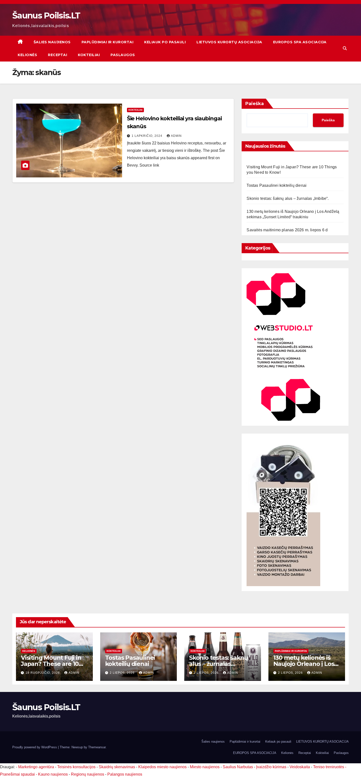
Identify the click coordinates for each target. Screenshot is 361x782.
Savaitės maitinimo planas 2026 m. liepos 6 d (287, 230)
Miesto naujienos (205, 767)
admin (176, 136)
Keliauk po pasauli (165, 42)
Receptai (57, 55)
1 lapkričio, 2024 (147, 136)
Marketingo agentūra (36, 767)
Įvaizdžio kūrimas (271, 767)
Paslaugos (123, 55)
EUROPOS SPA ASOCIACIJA (300, 42)
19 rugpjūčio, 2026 (43, 672)
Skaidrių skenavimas (117, 767)
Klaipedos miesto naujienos (162, 767)
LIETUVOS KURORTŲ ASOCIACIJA (229, 42)
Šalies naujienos (52, 42)
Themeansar (97, 747)
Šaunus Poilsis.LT (46, 15)
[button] (345, 48)
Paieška (254, 103)
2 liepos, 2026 (123, 672)
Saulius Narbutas (238, 767)
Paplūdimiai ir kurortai (108, 42)
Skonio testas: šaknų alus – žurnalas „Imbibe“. (288, 198)
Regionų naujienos (87, 774)
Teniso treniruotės (328, 767)
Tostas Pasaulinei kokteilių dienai (276, 185)
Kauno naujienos (53, 774)
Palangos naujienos (124, 774)
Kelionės (27, 55)
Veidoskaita (300, 767)
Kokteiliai (89, 55)
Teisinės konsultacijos (76, 767)
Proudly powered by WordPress (35, 747)
